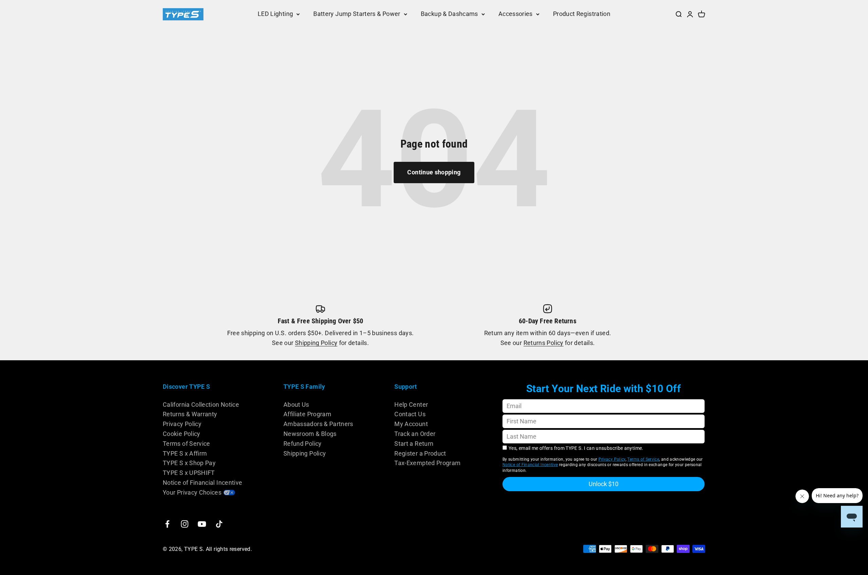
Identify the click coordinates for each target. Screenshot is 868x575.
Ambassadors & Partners (318, 423)
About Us (296, 404)
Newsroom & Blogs (310, 433)
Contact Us (410, 414)
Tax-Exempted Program (427, 462)
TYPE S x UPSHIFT (189, 472)
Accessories (515, 13)
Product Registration (581, 13)
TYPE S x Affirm (185, 453)
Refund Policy (302, 443)
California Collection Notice (201, 404)
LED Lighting (275, 13)
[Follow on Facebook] (167, 524)
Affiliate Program (307, 414)
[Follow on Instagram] (184, 524)
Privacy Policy (182, 423)
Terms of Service (186, 443)
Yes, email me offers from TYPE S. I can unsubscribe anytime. (576, 448)
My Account (411, 423)
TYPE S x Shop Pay (189, 462)
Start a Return (413, 443)
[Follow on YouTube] (201, 524)
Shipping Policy (316, 342)
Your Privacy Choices (192, 492)
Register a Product (420, 453)
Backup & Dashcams (449, 13)
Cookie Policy (181, 433)
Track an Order (414, 433)
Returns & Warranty (190, 414)
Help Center (411, 404)
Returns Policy (544, 342)
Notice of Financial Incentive (202, 482)
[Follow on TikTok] (219, 524)
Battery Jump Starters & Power (356, 13)
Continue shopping (433, 172)
